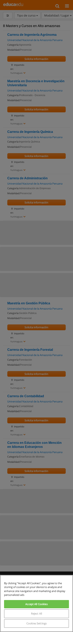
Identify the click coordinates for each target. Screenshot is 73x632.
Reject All (36, 613)
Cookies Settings (36, 623)
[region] (36, 603)
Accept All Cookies (36, 604)
